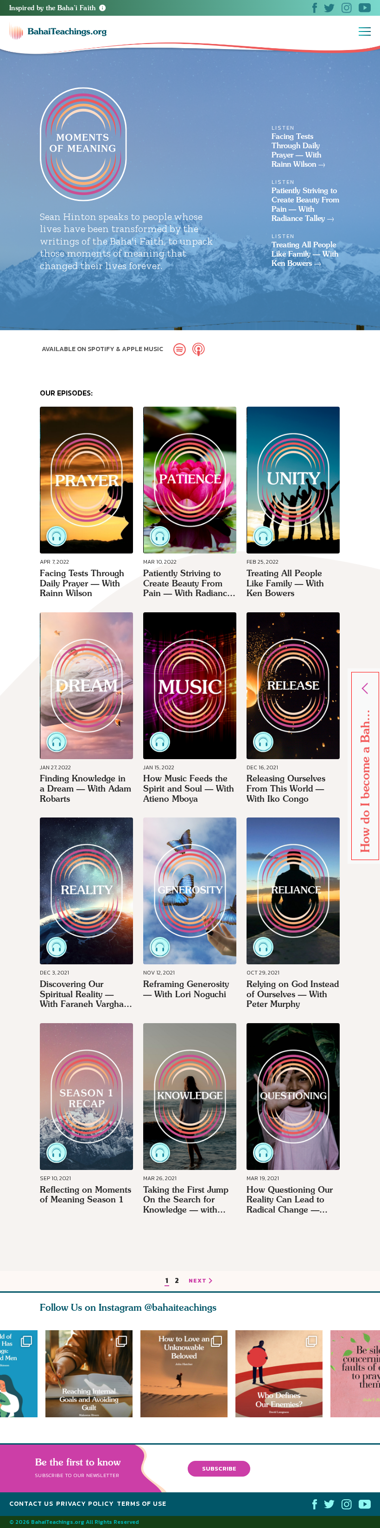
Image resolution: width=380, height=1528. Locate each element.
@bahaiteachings (180, 1307)
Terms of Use (141, 1504)
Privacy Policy (85, 1504)
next (198, 1281)
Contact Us (31, 1504)
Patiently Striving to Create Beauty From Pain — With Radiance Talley (305, 204)
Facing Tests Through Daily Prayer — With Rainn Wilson (296, 150)
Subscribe (219, 1468)
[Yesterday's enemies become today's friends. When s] (282, 1373)
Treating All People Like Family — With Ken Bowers (305, 254)
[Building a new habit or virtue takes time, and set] (89, 1373)
